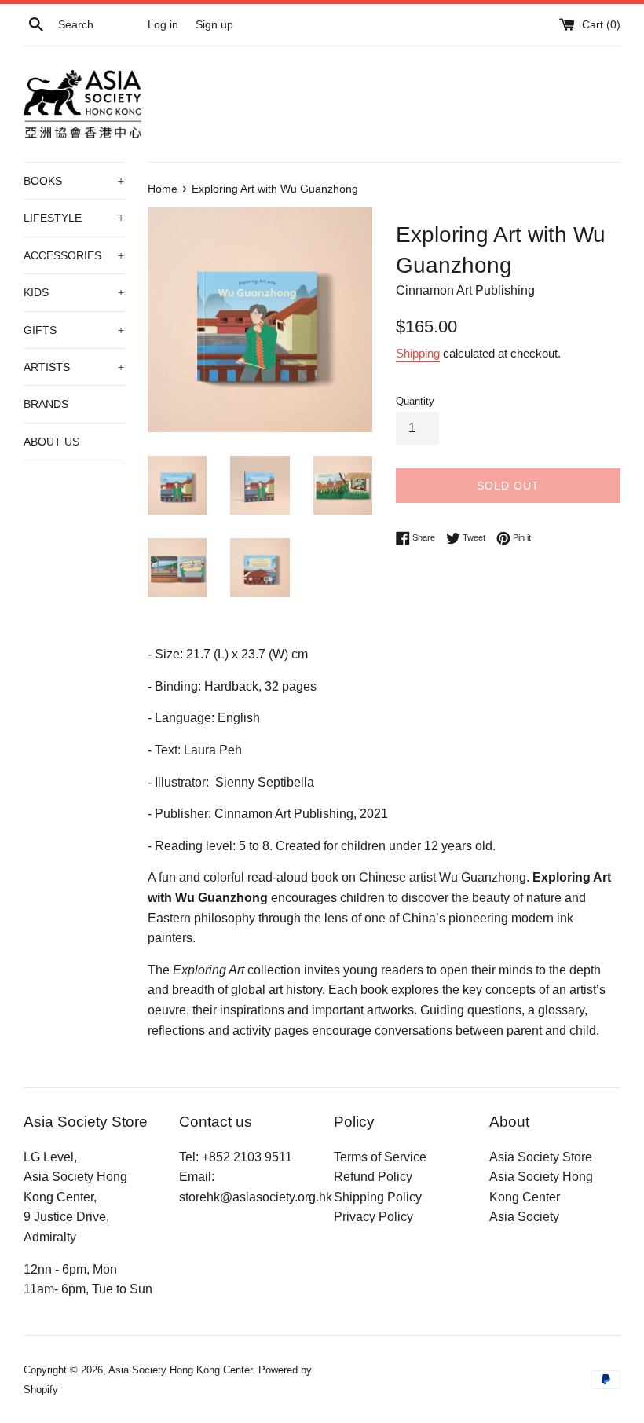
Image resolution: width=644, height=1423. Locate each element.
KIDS (74, 292)
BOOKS (74, 180)
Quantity (415, 401)
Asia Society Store (540, 1157)
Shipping (418, 353)
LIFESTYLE (74, 217)
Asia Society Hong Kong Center (180, 1370)
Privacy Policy (373, 1216)
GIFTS (74, 330)
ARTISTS (74, 367)
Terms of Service (380, 1157)
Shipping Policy (378, 1197)
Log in (163, 24)
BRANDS (46, 404)
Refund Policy (373, 1176)
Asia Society (524, 1216)
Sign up (214, 24)
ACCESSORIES (74, 255)
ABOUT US (51, 441)
